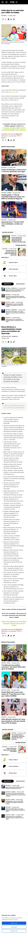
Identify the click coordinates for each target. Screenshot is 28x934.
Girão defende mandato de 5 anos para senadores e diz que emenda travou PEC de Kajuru (13, 721)
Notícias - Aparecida (11, 288)
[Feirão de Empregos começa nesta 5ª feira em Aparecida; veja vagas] (14, 157)
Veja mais (15, 919)
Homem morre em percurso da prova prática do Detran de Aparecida (10, 253)
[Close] (26, 914)
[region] (14, 923)
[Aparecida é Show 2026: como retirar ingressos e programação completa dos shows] (3, 808)
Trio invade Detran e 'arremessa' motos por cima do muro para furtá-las (18, 737)
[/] (2, 2)
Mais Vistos (7, 284)
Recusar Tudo (14, 930)
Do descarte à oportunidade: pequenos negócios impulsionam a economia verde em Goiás (15, 298)
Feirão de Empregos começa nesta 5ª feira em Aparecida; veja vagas (13, 171)
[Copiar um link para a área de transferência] (14, 19)
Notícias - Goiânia (6, 193)
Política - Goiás (10, 302)
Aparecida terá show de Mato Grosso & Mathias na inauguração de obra (15, 290)
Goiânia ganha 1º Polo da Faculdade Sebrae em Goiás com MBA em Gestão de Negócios (13, 197)
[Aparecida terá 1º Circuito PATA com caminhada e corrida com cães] (14, 209)
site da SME (14, 92)
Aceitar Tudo (14, 923)
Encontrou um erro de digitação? (11, 134)
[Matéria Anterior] (6, 239)
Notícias (3, 15)
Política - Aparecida (11, 336)
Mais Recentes (20, 284)
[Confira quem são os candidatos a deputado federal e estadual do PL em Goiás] (3, 318)
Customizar (14, 927)
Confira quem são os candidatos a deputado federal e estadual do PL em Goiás (15, 320)
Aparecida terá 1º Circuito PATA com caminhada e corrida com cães (12, 224)
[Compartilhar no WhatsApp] (8, 19)
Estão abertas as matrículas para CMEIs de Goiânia (9, 750)
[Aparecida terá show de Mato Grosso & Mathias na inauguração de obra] (3, 289)
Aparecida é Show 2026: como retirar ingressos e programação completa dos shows (15, 313)
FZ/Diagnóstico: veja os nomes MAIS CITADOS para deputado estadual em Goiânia (14, 305)
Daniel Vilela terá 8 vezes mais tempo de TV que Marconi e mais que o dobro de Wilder (13, 694)
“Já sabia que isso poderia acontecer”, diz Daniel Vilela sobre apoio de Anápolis (13, 667)
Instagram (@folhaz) (9, 128)
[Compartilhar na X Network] (5, 19)
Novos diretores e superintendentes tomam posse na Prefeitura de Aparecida (18, 240)
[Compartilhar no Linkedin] (11, 19)
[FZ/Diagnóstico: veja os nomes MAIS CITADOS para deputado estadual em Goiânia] (3, 800)
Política (14, 236)
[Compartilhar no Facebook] (3, 19)
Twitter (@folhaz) (20, 130)
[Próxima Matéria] (22, 252)
